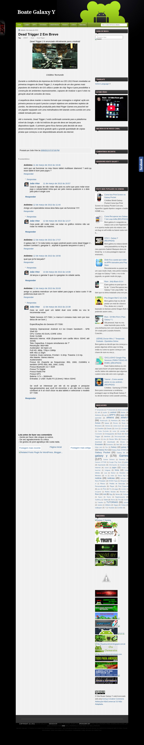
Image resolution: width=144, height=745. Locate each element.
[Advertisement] (112, 58)
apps (123, 415)
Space (100, 497)
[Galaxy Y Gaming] (103, 520)
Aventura (114, 420)
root (104, 494)
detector (97, 439)
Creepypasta (54, 25)
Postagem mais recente (29, 448)
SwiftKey (98, 500)
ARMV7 (25, 38)
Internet (98, 467)
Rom (97, 494)
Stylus (109, 497)
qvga (116, 489)
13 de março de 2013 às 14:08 (57, 272)
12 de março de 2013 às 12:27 (57, 221)
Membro (98, 475)
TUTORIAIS (112, 502)
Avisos (97, 423)
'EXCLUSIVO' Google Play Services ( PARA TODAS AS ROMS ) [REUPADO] (115, 360)
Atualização (104, 420)
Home (19, 25)
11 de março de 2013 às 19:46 (47, 165)
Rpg (110, 494)
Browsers (98, 426)
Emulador (99, 444)
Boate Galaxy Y (36, 12)
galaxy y (101, 455)
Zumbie (120, 508)
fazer (124, 444)
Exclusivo (109, 444)
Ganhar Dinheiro (109, 459)
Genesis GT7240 (100, 462)
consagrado (124, 428)
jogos (114, 467)
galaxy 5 (124, 447)
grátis (126, 462)
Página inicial (56, 447)
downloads (111, 442)
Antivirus (98, 415)
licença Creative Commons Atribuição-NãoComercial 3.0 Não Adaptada (109, 701)
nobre (112, 475)
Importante (102, 465)
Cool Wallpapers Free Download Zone (107, 724)
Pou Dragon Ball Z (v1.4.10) (115, 298)
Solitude (125, 494)
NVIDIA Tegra (113, 481)
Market (113, 473)
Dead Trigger (41, 38)
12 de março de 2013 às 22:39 (57, 307)
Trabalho (100, 502)
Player (112, 486)
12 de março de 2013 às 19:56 (47, 256)
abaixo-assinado (123, 410)
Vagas (116, 505)
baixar (107, 423)
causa (126, 426)
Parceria (82, 25)
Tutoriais (43, 25)
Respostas (31, 179)
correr (114, 431)
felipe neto (98, 447)
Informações (113, 465)
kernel (124, 467)
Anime (123, 412)
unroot (126, 502)
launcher (98, 470)
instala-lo (123, 465)
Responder (29, 174)
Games (27, 25)
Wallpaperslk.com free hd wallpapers (83, 726)
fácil (117, 444)
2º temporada (99, 410)
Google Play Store (115, 462)
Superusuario (120, 497)
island (106, 467)
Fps (106, 447)
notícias (123, 478)
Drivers (122, 442)
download (98, 442)
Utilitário (108, 505)
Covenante (98, 434)
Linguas (107, 470)
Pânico (102, 483)
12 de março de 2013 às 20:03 (47, 288)
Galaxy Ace (103, 450)
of (95, 483)
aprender (98, 418)
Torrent (126, 500)
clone (116, 428)
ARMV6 (110, 417)
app (105, 415)
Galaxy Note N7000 (119, 450)
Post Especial (123, 486)
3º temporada (110, 410)
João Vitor (35, 183)
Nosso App (122, 475)
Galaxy (114, 447)
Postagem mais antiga (81, 448)
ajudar (105, 412)
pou (99, 489)
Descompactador (120, 436)
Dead (32, 38)
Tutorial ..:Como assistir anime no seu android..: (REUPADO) (113, 382)
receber (123, 489)
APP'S (34, 25)
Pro (110, 489)
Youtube (111, 508)
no (106, 475)
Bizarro (115, 423)
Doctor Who (113, 439)
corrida (122, 431)
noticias (111, 478)
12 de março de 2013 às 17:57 (47, 240)
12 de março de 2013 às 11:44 (47, 205)
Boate (124, 423)
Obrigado (123, 481)
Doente (123, 439)
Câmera (107, 426)
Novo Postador (100, 481)
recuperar (98, 492)
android (113, 412)
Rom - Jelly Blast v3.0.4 (113, 282)
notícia (98, 478)
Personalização (100, 486)
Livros (73, 25)
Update (100, 505)
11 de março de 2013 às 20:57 (56, 183)
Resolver (123, 492)
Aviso (123, 420)
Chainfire (100, 428)
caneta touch (117, 426)
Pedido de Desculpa (117, 483)
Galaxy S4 (121, 452)
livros (117, 470)
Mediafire (122, 473)
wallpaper (98, 508)
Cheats (109, 428)
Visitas (123, 505)
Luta (105, 473)
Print (104, 489)
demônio (107, 436)
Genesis (122, 459)
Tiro (119, 500)
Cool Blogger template (68, 724)
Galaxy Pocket (102, 452)
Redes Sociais (110, 492)
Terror (113, 500)
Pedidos (65, 25)
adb (99, 412)
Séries (117, 494)
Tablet (106, 500)
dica (104, 439)
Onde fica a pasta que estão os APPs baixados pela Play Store (115, 262)
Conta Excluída (103, 431)
